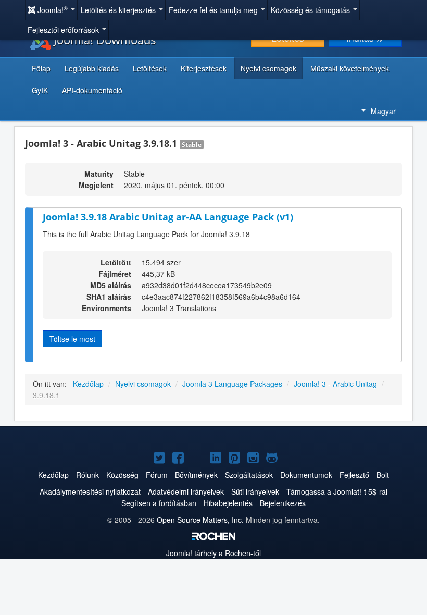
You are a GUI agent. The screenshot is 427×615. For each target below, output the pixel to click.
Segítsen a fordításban (158, 503)
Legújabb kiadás (92, 68)
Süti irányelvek (255, 491)
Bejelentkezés (283, 503)
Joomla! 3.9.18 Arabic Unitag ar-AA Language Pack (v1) (168, 217)
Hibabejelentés (228, 503)
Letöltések (150, 68)
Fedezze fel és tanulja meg (214, 10)
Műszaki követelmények (349, 68)
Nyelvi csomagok (268, 68)
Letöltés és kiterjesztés (119, 10)
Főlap (41, 68)
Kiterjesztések (204, 68)
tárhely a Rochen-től (213, 553)
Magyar (383, 111)
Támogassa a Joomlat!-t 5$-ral (336, 491)
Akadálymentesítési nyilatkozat (90, 491)
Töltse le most (72, 339)
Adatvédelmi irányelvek (186, 491)
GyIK (40, 90)
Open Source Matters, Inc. (200, 519)
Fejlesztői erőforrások (64, 29)
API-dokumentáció (92, 90)
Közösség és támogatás (311, 10)
